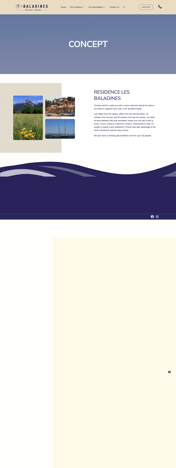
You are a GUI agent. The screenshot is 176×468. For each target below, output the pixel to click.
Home (63, 7)
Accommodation (96, 7)
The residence (76, 7)
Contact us (114, 7)
